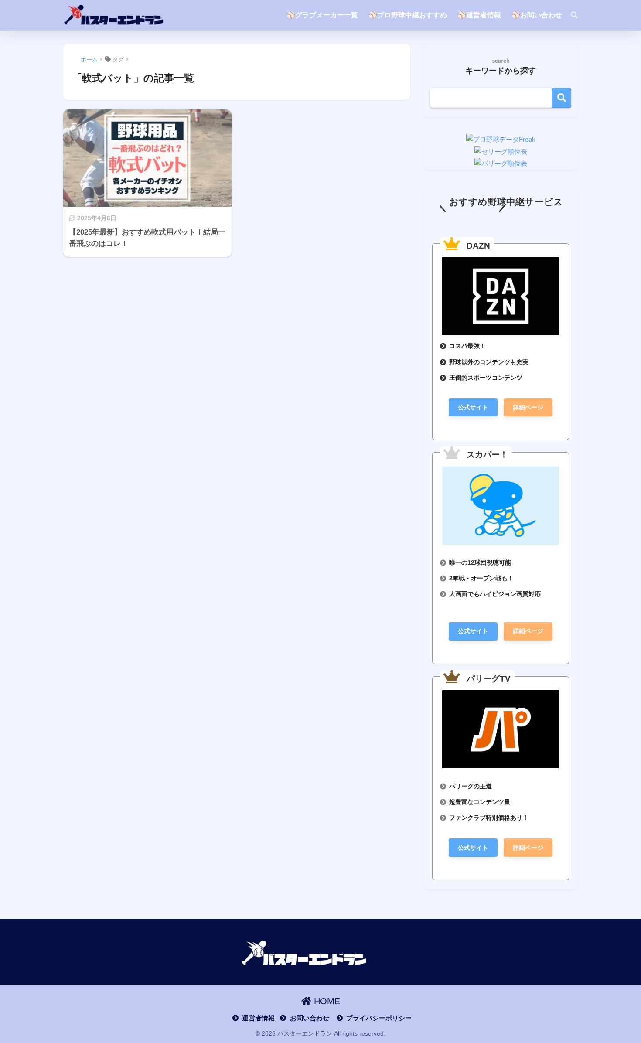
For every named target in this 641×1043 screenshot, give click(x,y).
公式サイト (473, 407)
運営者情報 (258, 1018)
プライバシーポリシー (379, 1018)
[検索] (570, 15)
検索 (561, 98)
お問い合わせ (309, 1018)
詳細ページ (528, 407)
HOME (325, 1001)
